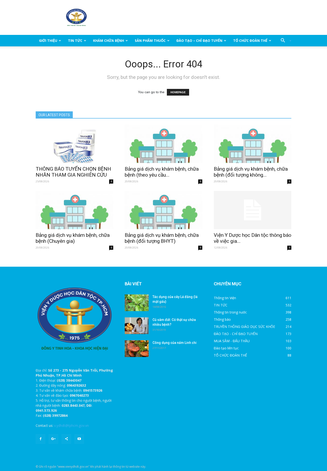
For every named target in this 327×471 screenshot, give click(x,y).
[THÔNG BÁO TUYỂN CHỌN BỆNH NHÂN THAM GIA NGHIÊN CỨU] (74, 144)
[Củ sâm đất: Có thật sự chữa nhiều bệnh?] (137, 325)
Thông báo (222, 319)
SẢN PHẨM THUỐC (150, 40)
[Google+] (53, 439)
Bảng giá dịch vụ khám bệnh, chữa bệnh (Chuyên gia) (73, 238)
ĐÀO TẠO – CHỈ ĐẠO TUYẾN (199, 40)
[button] (284, 40)
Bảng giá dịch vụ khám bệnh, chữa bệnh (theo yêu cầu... (162, 172)
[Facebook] (40, 439)
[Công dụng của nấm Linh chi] (137, 348)
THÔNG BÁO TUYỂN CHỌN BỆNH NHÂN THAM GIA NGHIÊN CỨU (73, 172)
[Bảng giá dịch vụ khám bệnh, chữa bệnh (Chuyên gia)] (74, 210)
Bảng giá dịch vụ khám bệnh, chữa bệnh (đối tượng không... (251, 172)
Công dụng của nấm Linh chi (174, 343)
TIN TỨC (75, 40)
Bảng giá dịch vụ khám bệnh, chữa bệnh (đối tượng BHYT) (162, 238)
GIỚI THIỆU (48, 40)
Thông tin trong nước (230, 312)
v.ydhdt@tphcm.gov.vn (71, 425)
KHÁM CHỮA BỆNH (108, 40)
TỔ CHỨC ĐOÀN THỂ (250, 40)
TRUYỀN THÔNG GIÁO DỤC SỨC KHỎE (244, 326)
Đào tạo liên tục (226, 348)
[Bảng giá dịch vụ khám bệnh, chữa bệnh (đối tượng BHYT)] (163, 210)
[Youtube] (79, 439)
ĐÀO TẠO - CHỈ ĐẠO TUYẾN (236, 333)
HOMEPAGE (178, 92)
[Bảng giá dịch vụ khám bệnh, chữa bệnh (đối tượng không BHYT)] (252, 144)
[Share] (66, 439)
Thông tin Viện (225, 298)
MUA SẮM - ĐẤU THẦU (232, 341)
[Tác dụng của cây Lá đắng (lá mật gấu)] (137, 302)
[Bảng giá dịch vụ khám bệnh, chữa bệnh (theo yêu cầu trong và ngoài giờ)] (163, 144)
